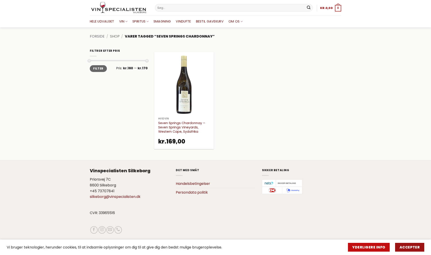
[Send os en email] (110, 230)
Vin (122, 21)
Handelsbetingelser (193, 183)
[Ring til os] (118, 230)
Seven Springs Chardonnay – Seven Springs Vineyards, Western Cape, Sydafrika (181, 127)
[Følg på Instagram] (102, 230)
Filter (98, 68)
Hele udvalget (102, 21)
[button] (330, 8)
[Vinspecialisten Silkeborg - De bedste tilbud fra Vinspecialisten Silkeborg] (119, 8)
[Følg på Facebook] (94, 230)
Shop (115, 36)
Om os (234, 21)
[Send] (308, 8)
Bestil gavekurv (210, 21)
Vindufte (183, 21)
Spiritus (138, 21)
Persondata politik (192, 192)
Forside (97, 36)
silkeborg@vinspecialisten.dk (115, 196)
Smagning (162, 21)
